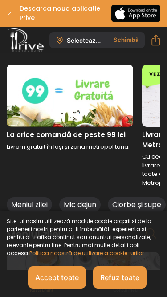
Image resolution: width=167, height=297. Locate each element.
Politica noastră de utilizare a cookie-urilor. (86, 253)
